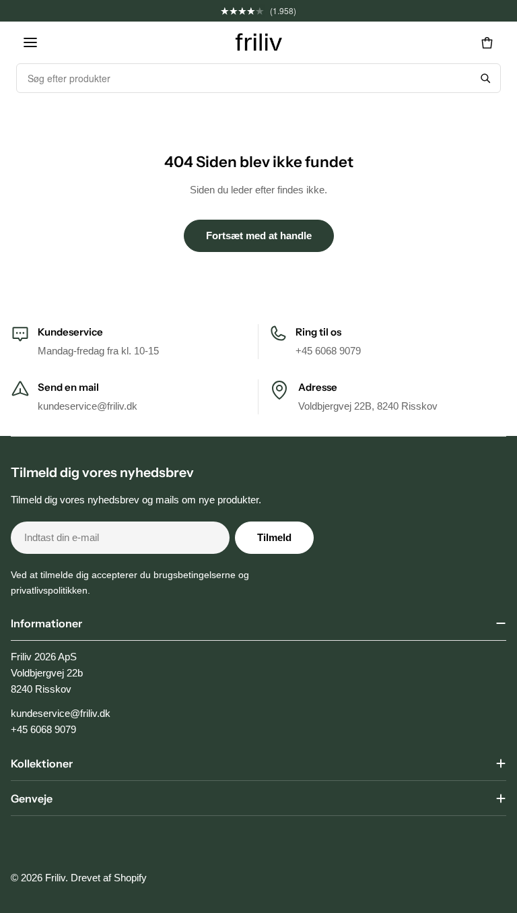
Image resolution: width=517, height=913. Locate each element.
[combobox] (244, 78)
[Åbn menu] (30, 42)
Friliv (55, 877)
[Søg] (485, 78)
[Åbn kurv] (487, 42)
